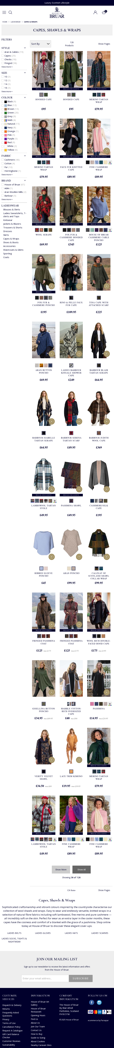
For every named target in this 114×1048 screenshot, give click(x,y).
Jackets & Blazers (12, 223)
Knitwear (7, 220)
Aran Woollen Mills (15, 191)
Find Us (34, 1019)
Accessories (9, 246)
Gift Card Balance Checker (10, 1036)
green (13, 112)
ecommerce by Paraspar (98, 1020)
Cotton (9, 163)
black (11, 101)
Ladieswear (10, 205)
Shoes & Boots (11, 242)
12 (7, 80)
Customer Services (9, 997)
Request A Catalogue (12, 1030)
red (11, 142)
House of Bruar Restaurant (38, 1010)
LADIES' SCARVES (99, 933)
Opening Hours (38, 1015)
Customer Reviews (11, 1041)
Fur (8, 167)
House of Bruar (14, 184)
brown (13, 108)
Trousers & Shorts (12, 227)
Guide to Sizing (38, 1037)
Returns (6, 1008)
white (12, 145)
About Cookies (38, 1041)
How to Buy (36, 1034)
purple (12, 138)
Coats (6, 257)
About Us (35, 1022)
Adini (8, 188)
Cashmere (12, 159)
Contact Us (36, 1030)
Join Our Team (38, 1026)
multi (11, 119)
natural (13, 123)
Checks (10, 59)
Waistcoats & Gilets (13, 249)
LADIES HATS (71, 933)
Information (40, 995)
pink (11, 134)
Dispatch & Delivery (11, 1005)
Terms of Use (9, 1023)
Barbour (10, 195)
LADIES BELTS (14, 933)
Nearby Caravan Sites (41, 1045)
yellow (12, 149)
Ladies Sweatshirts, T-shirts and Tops (14, 215)
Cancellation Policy (11, 1026)
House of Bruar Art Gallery (40, 1003)
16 (7, 87)
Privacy (5, 1019)
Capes (10, 55)
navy (11, 127)
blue (12, 105)
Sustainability (8, 1044)
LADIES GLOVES (43, 933)
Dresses (7, 231)
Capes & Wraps (11, 238)
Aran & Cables (13, 51)
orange (13, 131)
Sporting (7, 253)
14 (7, 84)
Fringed (10, 63)
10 (7, 76)
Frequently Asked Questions (10, 1014)
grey (11, 116)
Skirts (6, 234)
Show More (60, 869)
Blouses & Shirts (11, 209)
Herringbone (12, 170)
